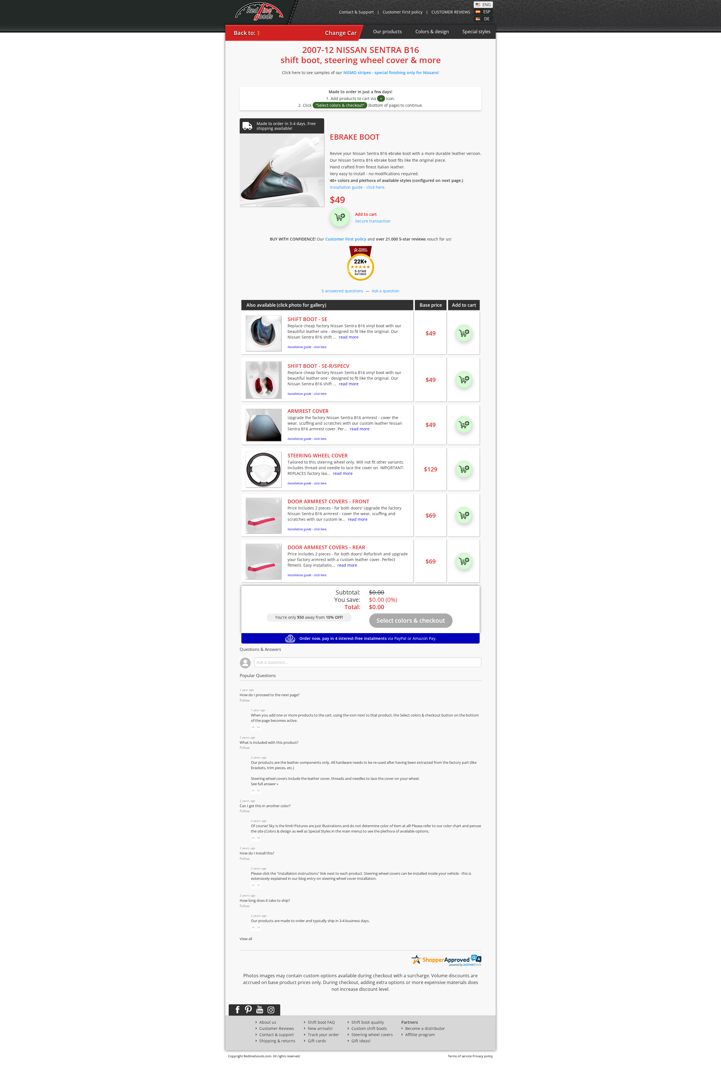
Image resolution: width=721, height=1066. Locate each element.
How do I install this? (257, 853)
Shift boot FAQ (321, 1022)
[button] (253, 727)
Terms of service (460, 1056)
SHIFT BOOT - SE (307, 319)
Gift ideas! (361, 1041)
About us (267, 1022)
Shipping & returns (277, 1041)
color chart (452, 826)
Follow (245, 700)
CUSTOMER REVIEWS (450, 12)
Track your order (323, 1035)
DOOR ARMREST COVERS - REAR (326, 547)
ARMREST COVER (308, 411)
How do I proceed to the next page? (270, 695)
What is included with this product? (269, 742)
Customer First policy (402, 12)
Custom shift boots (369, 1029)
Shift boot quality (367, 1022)
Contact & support (276, 1035)
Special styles (476, 31)
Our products (387, 31)
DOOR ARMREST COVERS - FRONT (328, 501)
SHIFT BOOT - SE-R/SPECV (318, 365)
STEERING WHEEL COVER (318, 455)
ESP (486, 11)
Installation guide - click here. (358, 187)
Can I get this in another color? (265, 806)
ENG (486, 4)
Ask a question (385, 290)
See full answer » (264, 784)
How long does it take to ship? (265, 900)
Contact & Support (356, 12)
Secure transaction (373, 221)
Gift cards (317, 1041)
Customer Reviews (276, 1029)
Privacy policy (483, 1056)
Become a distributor (425, 1029)
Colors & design (432, 31)
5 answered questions (342, 290)
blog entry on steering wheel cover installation (337, 878)
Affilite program (420, 1035)
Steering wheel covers (372, 1035)
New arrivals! (320, 1029)
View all (246, 938)
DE (486, 18)
